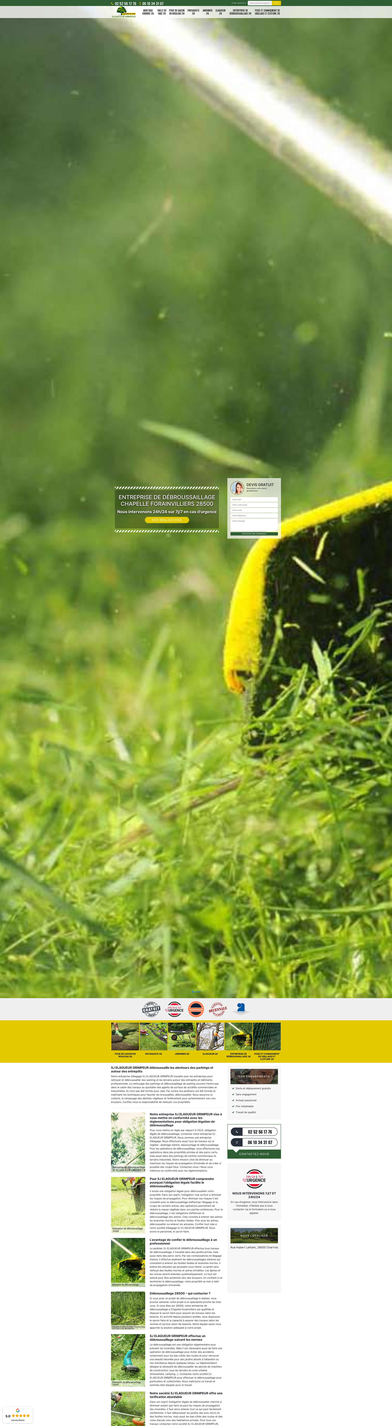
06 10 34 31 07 (152, 3)
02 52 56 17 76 (125, 3)
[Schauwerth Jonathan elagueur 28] (123, 12)
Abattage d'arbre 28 (148, 12)
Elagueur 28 (221, 12)
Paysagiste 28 (193, 12)
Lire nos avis (17, 1420)
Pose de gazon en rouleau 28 (177, 12)
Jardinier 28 (207, 12)
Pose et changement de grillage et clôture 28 (267, 12)
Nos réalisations (167, 520)
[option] (196, 570)
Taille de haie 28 (161, 12)
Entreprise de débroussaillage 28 (240, 12)
